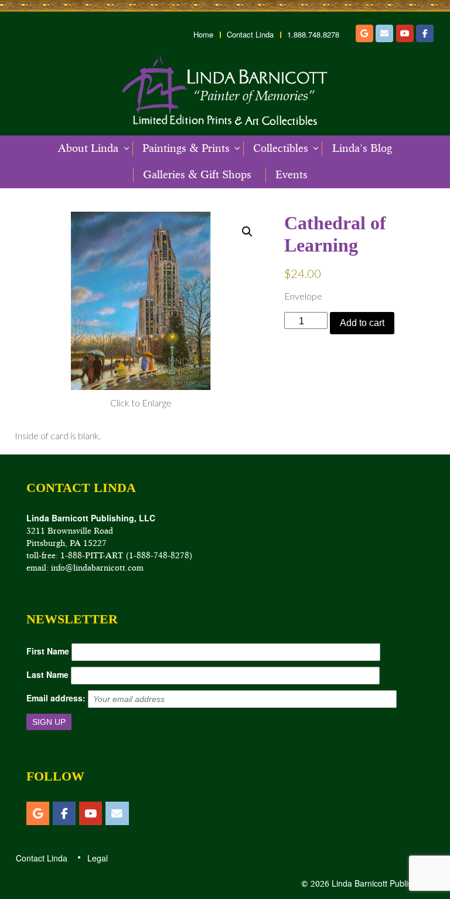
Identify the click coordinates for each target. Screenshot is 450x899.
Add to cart (362, 323)
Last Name (47, 674)
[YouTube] (405, 33)
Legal (97, 858)
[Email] (384, 33)
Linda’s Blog (362, 148)
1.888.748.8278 (313, 34)
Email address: (56, 698)
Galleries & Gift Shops (197, 174)
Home (203, 34)
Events (291, 174)
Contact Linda (250, 34)
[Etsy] (364, 33)
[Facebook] (425, 33)
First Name (47, 651)
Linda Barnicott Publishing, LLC (388, 883)
